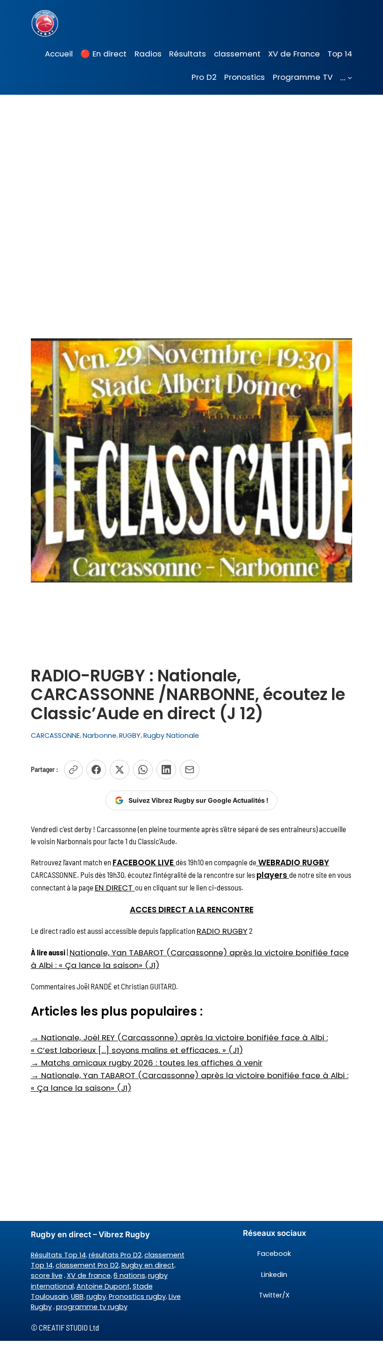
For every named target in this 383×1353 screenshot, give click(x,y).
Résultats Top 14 (58, 1255)
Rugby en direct (147, 1265)
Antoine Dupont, (104, 1286)
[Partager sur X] (119, 769)
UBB (77, 1296)
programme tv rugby (92, 1306)
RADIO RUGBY (222, 931)
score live (47, 1275)
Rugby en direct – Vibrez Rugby (90, 1234)
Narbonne (99, 735)
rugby (96, 1296)
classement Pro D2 (87, 1265)
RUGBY (130, 735)
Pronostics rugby (137, 1296)
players (272, 875)
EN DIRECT (115, 887)
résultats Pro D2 (115, 1255)
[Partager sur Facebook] (96, 769)
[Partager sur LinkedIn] (166, 769)
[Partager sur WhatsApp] (143, 769)
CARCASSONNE (55, 735)
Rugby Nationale (171, 735)
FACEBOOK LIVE (144, 862)
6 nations (129, 1275)
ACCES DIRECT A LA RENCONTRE (192, 909)
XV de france (89, 1275)
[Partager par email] (189, 769)
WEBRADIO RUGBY (292, 862)
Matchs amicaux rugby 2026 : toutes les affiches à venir (146, 1062)
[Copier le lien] (73, 769)
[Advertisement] (191, 169)
